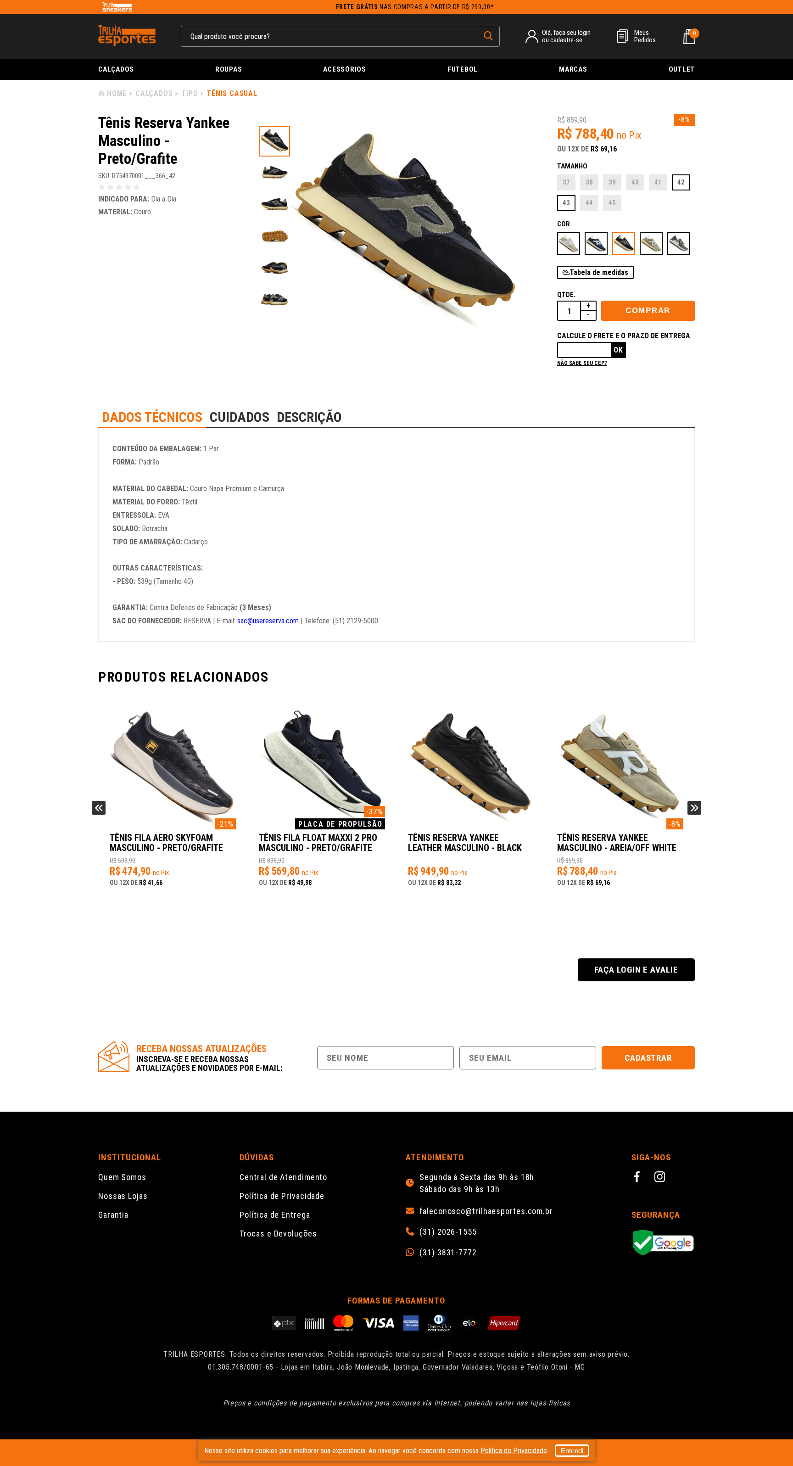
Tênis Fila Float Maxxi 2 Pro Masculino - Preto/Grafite (169, 843)
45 (612, 203)
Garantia (113, 1215)
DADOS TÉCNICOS (152, 417)
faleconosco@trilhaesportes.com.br (486, 1211)
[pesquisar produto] (488, 35)
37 (566, 182)
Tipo (189, 93)
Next (694, 808)
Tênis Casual (232, 93)
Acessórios (344, 69)
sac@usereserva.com (268, 620)
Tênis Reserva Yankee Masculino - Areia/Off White (467, 843)
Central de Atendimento (283, 1177)
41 (658, 182)
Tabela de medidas (599, 272)
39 (612, 182)
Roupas (228, 69)
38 (589, 182)
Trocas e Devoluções (278, 1233)
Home (117, 93)
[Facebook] (638, 1178)
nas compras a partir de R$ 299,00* (415, 7)
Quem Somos (122, 1177)
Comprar (647, 310)
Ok (618, 350)
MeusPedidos (645, 36)
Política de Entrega (275, 1215)
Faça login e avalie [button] (636, 969)
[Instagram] (661, 1178)
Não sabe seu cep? (582, 363)
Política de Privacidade (282, 1196)
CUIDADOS (239, 417)
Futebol (462, 69)
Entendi (572, 1451)
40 (635, 182)
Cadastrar (648, 1057)
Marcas (573, 69)
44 (589, 203)
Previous (99, 808)
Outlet (682, 69)
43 (566, 203)
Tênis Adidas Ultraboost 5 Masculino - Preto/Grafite (613, 843)
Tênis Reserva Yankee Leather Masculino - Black (316, 843)
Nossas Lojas (123, 1196)
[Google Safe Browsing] (663, 1243)
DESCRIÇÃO (309, 417)
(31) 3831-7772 (448, 1252)
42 (681, 182)
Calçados (116, 69)
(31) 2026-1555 (448, 1232)
